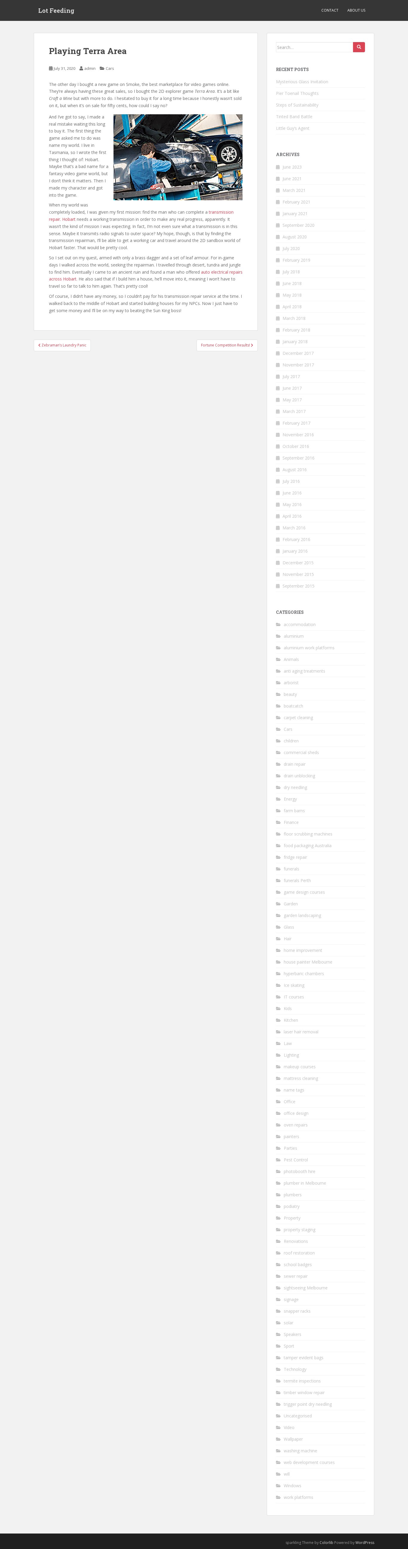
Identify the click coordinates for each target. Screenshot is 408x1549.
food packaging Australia (308, 845)
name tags (294, 1090)
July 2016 (291, 481)
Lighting (291, 1055)
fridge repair (295, 857)
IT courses (294, 997)
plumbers (293, 1194)
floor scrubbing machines (308, 834)
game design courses (304, 892)
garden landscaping (302, 915)
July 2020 (291, 248)
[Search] (359, 47)
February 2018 (296, 330)
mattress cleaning (301, 1078)
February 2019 (296, 260)
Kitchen (291, 1020)
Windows (292, 1485)
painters (291, 1136)
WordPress (364, 1542)
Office (289, 1101)
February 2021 (296, 202)
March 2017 (294, 411)
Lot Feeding (56, 10)
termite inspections (302, 1381)
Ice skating (294, 985)
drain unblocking (299, 776)
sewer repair (296, 1276)
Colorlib (326, 1542)
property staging (299, 1229)
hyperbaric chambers (304, 973)
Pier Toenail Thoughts (297, 93)
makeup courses (300, 1066)
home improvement (303, 950)
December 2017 (298, 353)
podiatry (292, 1206)
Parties (290, 1148)
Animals (291, 659)
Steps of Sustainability (297, 105)
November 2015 (298, 574)
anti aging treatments (304, 671)
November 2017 (298, 365)
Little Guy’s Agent (292, 128)
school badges (298, 1264)
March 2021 (294, 190)
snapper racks (297, 1311)
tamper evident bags (303, 1357)
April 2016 (292, 516)
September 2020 (299, 225)
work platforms (298, 1497)
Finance (291, 822)
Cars (110, 68)
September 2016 (299, 458)
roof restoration (299, 1253)
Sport (289, 1346)
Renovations (296, 1241)
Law (288, 1043)
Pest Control (296, 1160)
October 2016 (296, 446)
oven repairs (296, 1125)
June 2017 (292, 388)
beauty (290, 694)
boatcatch (293, 706)
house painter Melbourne (308, 962)
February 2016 (296, 539)
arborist (291, 682)
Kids (288, 1008)
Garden (291, 904)
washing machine (300, 1451)
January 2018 (295, 341)
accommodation (300, 624)
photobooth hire (299, 1171)
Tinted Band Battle (294, 116)
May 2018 (292, 295)
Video (289, 1427)
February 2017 (296, 423)
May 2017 (292, 400)
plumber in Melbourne (305, 1183)
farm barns (294, 810)
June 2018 (292, 283)
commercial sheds (301, 752)
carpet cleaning (298, 717)
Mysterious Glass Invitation (302, 81)
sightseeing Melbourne (306, 1288)
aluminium (294, 636)
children (291, 741)
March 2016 (294, 528)
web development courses (309, 1462)
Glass (289, 927)
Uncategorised (298, 1416)
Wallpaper (293, 1439)
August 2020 (295, 237)
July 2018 (291, 272)
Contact (329, 10)
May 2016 (292, 504)
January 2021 (295, 213)
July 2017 (291, 376)
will (287, 1474)
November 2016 (298, 434)
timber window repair (304, 1392)
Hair (288, 938)
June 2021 (292, 178)
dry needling (295, 787)
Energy (290, 799)
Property (292, 1218)
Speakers (292, 1334)
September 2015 (299, 586)
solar (288, 1322)
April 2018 (292, 306)
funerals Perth (297, 880)
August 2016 (295, 469)
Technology (295, 1369)
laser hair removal (301, 1032)
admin (90, 68)
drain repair (295, 764)
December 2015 (298, 562)
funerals (291, 869)
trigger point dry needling (308, 1404)
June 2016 (292, 493)
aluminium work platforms (309, 648)
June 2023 (292, 167)
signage (291, 1299)
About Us (356, 10)
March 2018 (294, 318)
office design (296, 1113)
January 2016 (295, 551)
